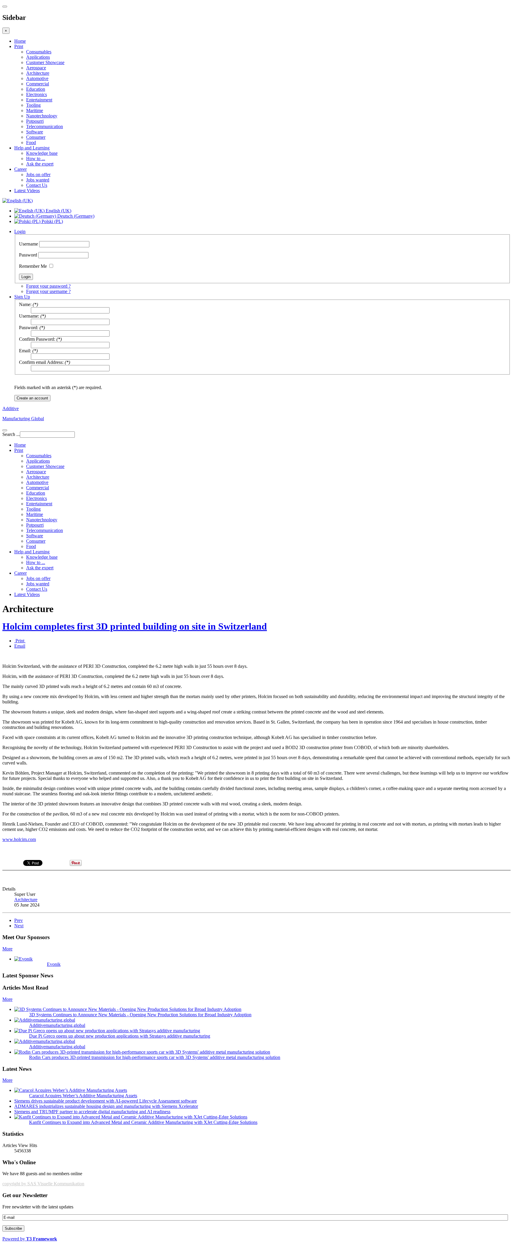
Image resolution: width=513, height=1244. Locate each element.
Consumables (38, 51)
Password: (28, 327)
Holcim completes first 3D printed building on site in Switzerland (134, 626)
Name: (25, 304)
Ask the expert (39, 163)
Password (28, 254)
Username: (29, 315)
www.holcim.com (19, 839)
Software (34, 131)
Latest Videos (27, 190)
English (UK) (58, 210)
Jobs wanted (37, 179)
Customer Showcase (45, 62)
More (7, 948)
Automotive (37, 78)
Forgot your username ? (48, 291)
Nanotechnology (41, 115)
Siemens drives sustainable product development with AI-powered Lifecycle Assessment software (105, 1100)
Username (28, 243)
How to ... (35, 158)
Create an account (32, 398)
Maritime (34, 110)
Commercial (37, 83)
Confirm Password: (37, 339)
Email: (25, 350)
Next (18, 925)
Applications (38, 57)
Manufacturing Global (23, 418)
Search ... (11, 434)
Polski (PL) (51, 221)
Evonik (54, 964)
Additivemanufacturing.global (57, 1025)
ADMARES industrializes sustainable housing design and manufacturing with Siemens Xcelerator (106, 1106)
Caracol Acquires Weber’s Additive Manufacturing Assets (83, 1095)
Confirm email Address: (41, 362)
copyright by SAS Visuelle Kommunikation (43, 1183)
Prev (18, 920)
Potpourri (35, 121)
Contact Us (36, 185)
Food (31, 142)
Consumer (35, 137)
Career (20, 169)
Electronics (36, 94)
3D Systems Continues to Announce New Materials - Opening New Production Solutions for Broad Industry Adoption (140, 1014)
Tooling (33, 105)
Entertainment (39, 99)
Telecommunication (44, 126)
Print (18, 46)
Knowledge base (42, 153)
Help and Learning (32, 147)
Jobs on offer (38, 174)
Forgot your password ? (48, 286)
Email (19, 646)
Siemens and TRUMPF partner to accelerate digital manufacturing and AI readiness (92, 1111)
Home (20, 41)
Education (35, 89)
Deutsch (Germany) (75, 216)
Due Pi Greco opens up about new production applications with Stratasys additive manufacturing (119, 1035)
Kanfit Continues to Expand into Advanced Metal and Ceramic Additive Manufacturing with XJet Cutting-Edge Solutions (143, 1122)
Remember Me (33, 266)
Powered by (29, 1238)
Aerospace (36, 67)
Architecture (37, 73)
